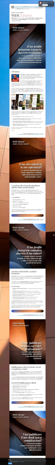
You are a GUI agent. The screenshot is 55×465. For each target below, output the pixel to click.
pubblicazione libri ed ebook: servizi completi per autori (32, 7)
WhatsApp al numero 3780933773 (38, 134)
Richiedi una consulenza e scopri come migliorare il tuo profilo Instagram (27, 311)
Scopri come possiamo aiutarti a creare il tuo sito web (27, 215)
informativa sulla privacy (20, 461)
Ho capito (10, 463)
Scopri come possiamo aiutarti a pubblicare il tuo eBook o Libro (27, 402)
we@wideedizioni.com (21, 134)
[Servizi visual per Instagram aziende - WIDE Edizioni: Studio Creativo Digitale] (27, 246)
